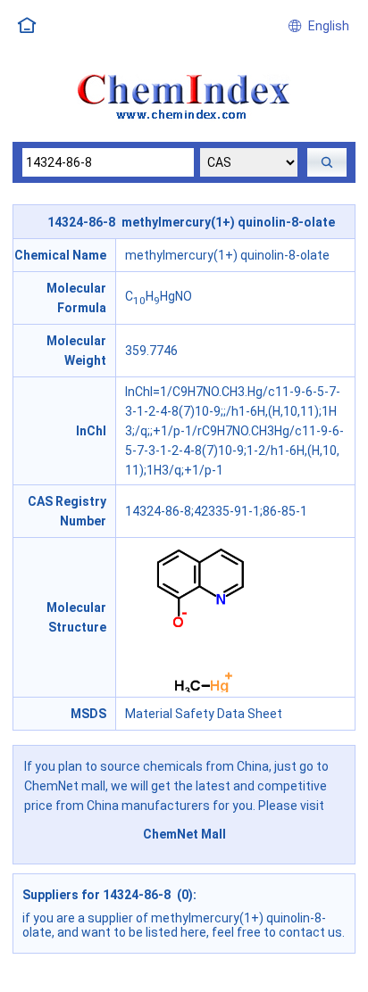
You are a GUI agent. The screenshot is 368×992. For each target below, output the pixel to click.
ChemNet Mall (184, 834)
